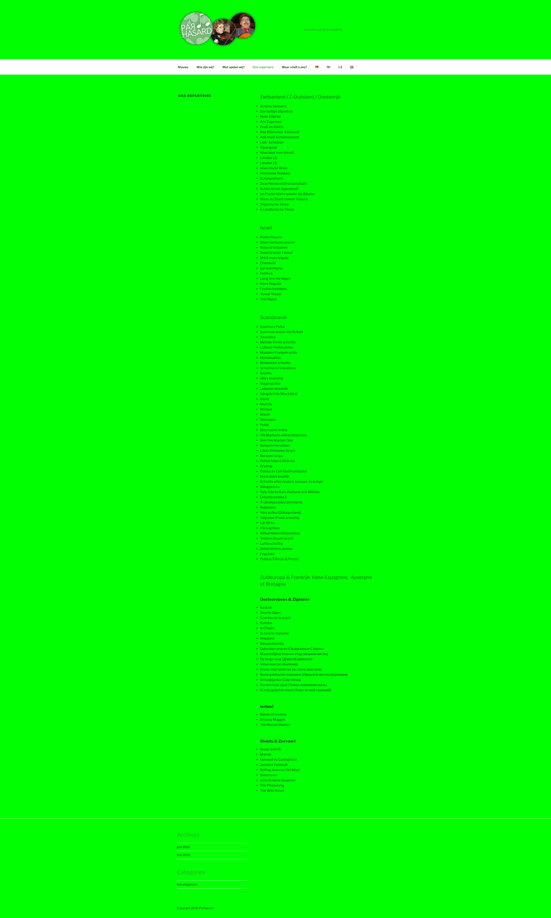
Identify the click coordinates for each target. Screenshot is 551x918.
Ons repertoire (263, 67)
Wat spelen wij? (233, 67)
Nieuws (183, 67)
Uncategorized (187, 884)
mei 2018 (183, 855)
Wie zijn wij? (205, 67)
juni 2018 (183, 847)
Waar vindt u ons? (294, 67)
